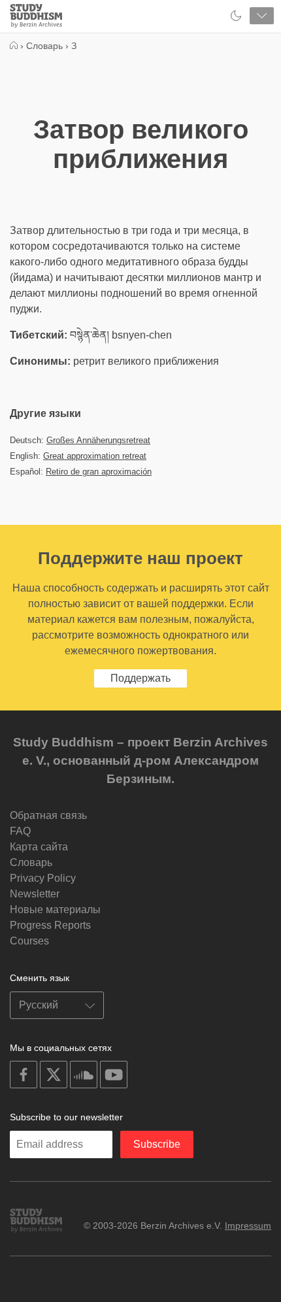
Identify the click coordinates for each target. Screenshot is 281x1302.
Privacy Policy (43, 878)
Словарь (31, 862)
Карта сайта (39, 846)
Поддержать (140, 678)
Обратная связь (48, 815)
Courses (29, 940)
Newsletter (34, 893)
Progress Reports (50, 925)
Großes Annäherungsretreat (98, 440)
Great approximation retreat (94, 456)
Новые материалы (55, 909)
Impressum (248, 1225)
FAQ (20, 831)
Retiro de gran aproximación (99, 471)
